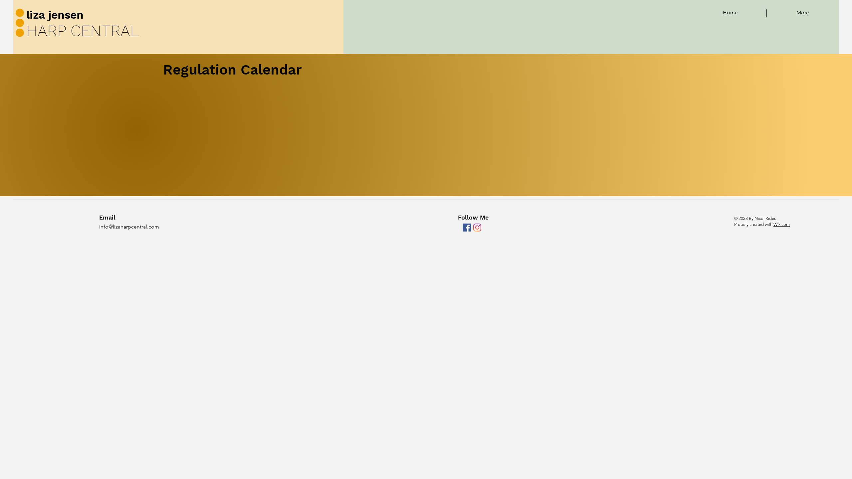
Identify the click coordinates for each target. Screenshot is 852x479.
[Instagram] (477, 228)
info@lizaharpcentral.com (129, 227)
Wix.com (781, 224)
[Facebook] (467, 228)
